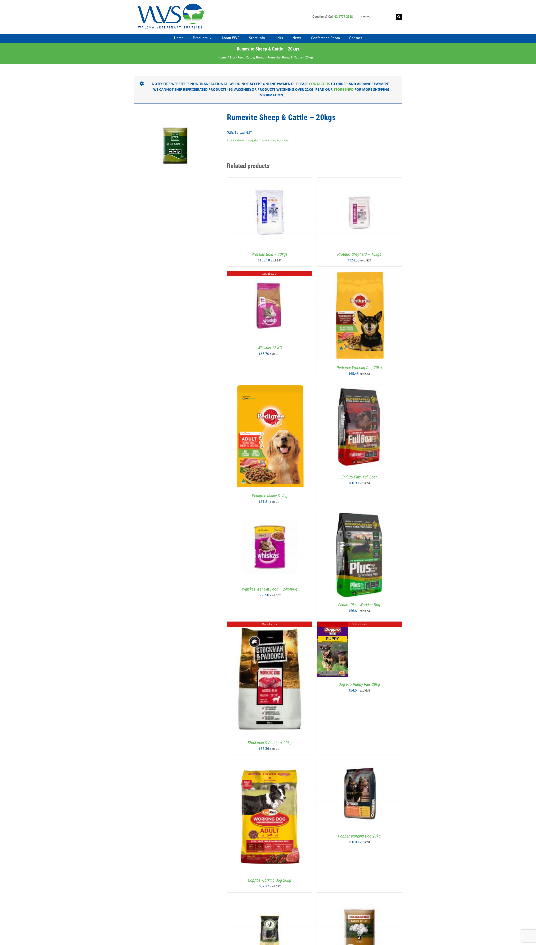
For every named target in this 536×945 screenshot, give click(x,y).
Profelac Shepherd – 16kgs (359, 254)
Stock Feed (283, 140)
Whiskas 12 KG (270, 347)
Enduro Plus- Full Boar (359, 477)
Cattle (263, 140)
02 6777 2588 (343, 17)
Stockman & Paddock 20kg (270, 742)
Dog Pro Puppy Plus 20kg (359, 684)
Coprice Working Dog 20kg (269, 880)
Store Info (344, 89)
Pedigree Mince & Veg (269, 495)
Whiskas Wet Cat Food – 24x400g (269, 589)
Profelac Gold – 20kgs (269, 254)
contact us (319, 83)
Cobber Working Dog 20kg (359, 836)
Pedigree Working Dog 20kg (359, 367)
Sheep (271, 140)
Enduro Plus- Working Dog (359, 604)
